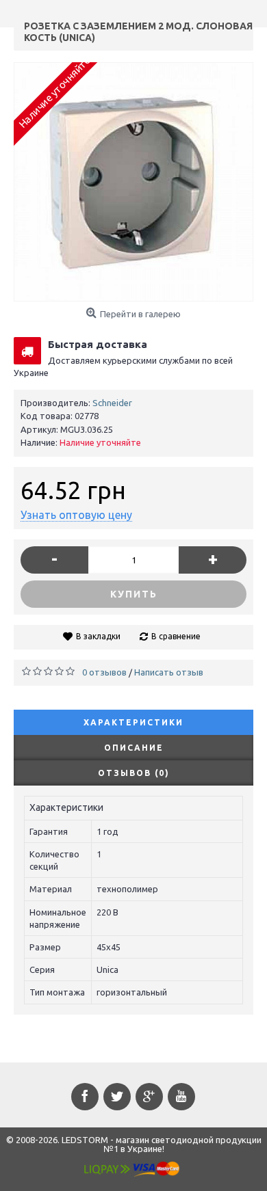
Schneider (112, 402)
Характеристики (133, 722)
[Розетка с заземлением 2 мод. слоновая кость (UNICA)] (133, 182)
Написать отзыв (168, 672)
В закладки (98, 636)
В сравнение (176, 636)
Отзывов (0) (134, 772)
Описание (134, 747)
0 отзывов (104, 672)
